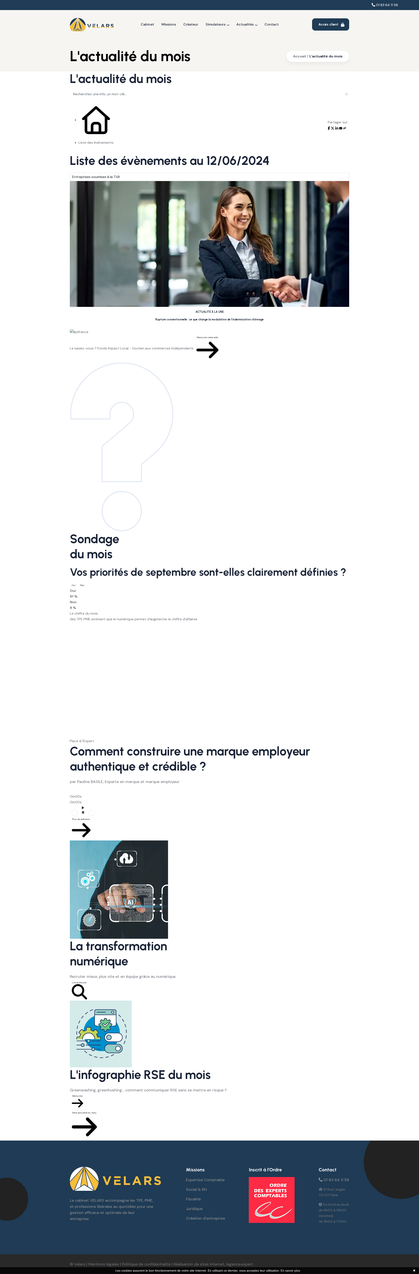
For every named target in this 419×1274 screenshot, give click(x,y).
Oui (74, 585)
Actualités (245, 24)
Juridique (194, 1208)
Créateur (190, 24)
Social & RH (196, 1189)
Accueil (299, 56)
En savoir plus (290, 1270)
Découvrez (77, 1095)
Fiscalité (193, 1199)
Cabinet (147, 24)
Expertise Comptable (205, 1179)
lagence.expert (239, 1264)
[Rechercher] (346, 94)
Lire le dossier (79, 982)
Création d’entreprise (205, 1218)
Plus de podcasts (81, 819)
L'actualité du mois (326, 56)
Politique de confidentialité (146, 1264)
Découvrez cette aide (207, 337)
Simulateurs (215, 24)
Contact (271, 24)
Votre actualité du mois (84, 1112)
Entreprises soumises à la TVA (96, 177)
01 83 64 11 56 (386, 5)
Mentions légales (103, 1264)
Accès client (328, 24)
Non (82, 585)
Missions (168, 24)
